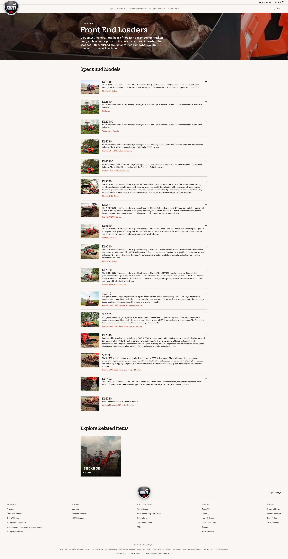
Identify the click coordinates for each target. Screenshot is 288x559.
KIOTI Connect (78, 518)
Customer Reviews (144, 522)
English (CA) (277, 2)
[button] (280, 9)
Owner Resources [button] (136, 8)
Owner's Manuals (79, 513)
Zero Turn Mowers (14, 513)
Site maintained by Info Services (157, 553)
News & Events (208, 518)
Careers (205, 513)
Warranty (76, 509)
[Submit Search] (273, 8)
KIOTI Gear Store (209, 522)
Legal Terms (135, 553)
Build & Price (142, 518)
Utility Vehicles (13, 518)
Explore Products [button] (116, 8)
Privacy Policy (120, 553)
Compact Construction (16, 522)
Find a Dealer (173, 8)
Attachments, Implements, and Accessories (24, 527)
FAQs (139, 527)
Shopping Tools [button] (155, 8)
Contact (205, 527)
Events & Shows (273, 509)
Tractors (10, 509)
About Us (205, 509)
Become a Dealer (274, 513)
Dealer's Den (263, 2)
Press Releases (208, 531)
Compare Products (15, 531)
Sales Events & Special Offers (149, 513)
